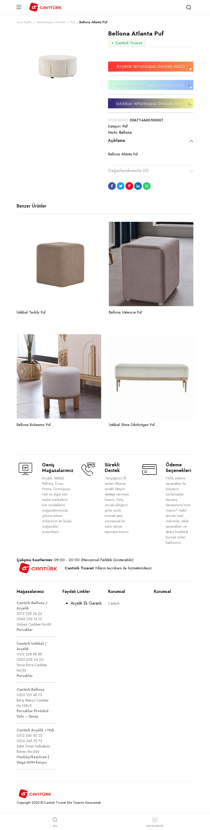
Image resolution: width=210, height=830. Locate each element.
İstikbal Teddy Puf (31, 312)
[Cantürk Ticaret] (45, 7)
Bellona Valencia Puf (125, 312)
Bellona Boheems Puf (34, 425)
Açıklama (116, 140)
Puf (72, 22)
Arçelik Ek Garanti (86, 603)
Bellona (125, 132)
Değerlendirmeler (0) (128, 171)
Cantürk (114, 603)
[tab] (150, 141)
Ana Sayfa (24, 22)
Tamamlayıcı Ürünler (51, 22)
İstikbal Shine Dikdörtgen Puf (132, 425)
